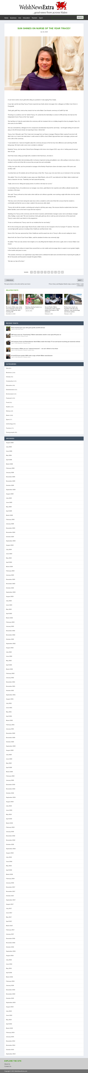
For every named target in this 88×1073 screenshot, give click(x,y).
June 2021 (9, 707)
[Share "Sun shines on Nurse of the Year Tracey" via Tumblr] (41, 272)
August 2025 (9, 494)
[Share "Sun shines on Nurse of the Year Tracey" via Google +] (38, 272)
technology (9, 423)
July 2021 (9, 703)
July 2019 (9, 806)
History (8, 411)
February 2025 (10, 519)
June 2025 (9, 502)
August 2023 (9, 596)
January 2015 (10, 1036)
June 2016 (9, 964)
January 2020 (10, 780)
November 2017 (10, 891)
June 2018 (9, 861)
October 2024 (10, 536)
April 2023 (9, 613)
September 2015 (10, 1002)
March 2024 (9, 566)
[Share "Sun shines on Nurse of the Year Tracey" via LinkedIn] (48, 272)
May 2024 (9, 558)
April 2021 (9, 716)
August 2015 (9, 1006)
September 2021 (10, 694)
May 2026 (9, 455)
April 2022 (9, 665)
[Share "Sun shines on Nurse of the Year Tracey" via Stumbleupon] (55, 272)
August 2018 (9, 853)
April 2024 (9, 562)
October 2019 (10, 793)
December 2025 (10, 476)
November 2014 (10, 1045)
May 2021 (9, 712)
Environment (10, 394)
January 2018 (10, 883)
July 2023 (9, 600)
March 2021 (9, 720)
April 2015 (9, 1024)
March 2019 (9, 823)
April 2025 (9, 511)
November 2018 (10, 840)
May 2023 (9, 609)
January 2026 (10, 472)
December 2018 (10, 835)
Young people (10, 432)
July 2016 (9, 960)
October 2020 (10, 741)
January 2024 (10, 575)
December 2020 (10, 733)
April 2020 (9, 767)
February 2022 (10, 673)
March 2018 (9, 874)
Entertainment (10, 389)
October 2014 (10, 1049)
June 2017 (9, 912)
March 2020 (9, 771)
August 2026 (9, 442)
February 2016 (10, 981)
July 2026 (9, 447)
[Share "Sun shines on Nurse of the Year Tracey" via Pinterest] (45, 272)
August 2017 (9, 904)
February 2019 (10, 827)
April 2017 (9, 921)
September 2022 (10, 643)
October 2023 (10, 588)
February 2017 (10, 930)
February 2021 (10, 724)
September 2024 (10, 541)
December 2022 (10, 630)
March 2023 (9, 618)
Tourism (34, 18)
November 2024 (10, 532)
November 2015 (10, 994)
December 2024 (10, 528)
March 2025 (9, 515)
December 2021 (10, 682)
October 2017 (10, 895)
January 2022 (10, 677)
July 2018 (9, 857)
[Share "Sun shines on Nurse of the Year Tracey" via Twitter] (35, 272)
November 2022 (10, 635)
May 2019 (9, 814)
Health (29, 350)
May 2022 (9, 660)
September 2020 (10, 746)
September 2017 (10, 900)
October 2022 (10, 639)
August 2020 (9, 750)
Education (26, 18)
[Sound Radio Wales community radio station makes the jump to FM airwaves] (53, 299)
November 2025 (10, 481)
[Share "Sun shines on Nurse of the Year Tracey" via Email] (59, 272)
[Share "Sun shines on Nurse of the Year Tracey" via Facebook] (31, 272)
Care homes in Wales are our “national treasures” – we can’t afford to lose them (34, 348)
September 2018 (10, 848)
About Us (7, 1064)
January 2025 (10, 523)
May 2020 (9, 763)
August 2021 (9, 699)
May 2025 (9, 506)
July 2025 (9, 498)
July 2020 (9, 754)
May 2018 (9, 865)
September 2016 (10, 951)
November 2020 (10, 737)
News (6, 18)
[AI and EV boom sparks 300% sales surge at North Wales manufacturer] (8, 357)
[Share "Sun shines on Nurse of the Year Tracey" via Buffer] (52, 272)
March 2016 (9, 977)
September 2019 (10, 797)
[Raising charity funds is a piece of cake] (34, 299)
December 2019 (10, 784)
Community (9, 381)
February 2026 (10, 468)
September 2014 (10, 1054)
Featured (23, 336)
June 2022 (9, 656)
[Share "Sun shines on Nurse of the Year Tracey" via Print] (62, 272)
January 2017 (10, 934)
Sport (41, 18)
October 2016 (10, 947)
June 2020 (9, 759)
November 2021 (10, 686)
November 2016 (10, 942)
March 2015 (9, 1028)
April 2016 (9, 972)
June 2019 (9, 810)
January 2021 (10, 729)
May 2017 (9, 917)
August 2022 (9, 647)
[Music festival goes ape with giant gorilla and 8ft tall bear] (8, 329)
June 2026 (9, 451)
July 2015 (9, 1011)
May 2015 (9, 1019)
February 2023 (10, 622)
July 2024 (9, 549)
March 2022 (9, 669)
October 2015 (10, 998)
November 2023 (10, 583)
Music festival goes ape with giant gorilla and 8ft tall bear (28, 327)
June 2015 (9, 1015)
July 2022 (9, 652)
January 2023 (10, 626)
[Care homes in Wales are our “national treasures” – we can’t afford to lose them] (8, 350)
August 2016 (9, 955)
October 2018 (10, 844)
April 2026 (9, 459)
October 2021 (10, 690)
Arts (19, 18)
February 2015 (10, 1032)
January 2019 (10, 831)
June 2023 (9, 605)
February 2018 (10, 878)
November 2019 (10, 789)
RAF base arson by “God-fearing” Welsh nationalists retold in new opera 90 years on (36, 334)
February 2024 (10, 571)
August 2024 (9, 545)
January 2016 (10, 985)
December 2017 (10, 887)
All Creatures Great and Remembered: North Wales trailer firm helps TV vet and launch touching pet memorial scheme (45, 341)
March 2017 (9, 925)
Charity (8, 376)
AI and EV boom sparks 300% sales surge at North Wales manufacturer (32, 355)
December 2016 (10, 938)
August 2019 (9, 801)
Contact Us (7, 1066)
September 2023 (10, 592)
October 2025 (10, 485)
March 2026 (9, 464)
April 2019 (9, 818)
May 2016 (9, 968)
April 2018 (9, 870)
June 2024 (9, 553)
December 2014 (10, 1041)
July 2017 (9, 908)
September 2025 (10, 489)
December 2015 (10, 989)
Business (13, 18)
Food (7, 402)
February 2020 (10, 776)
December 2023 (10, 579)
